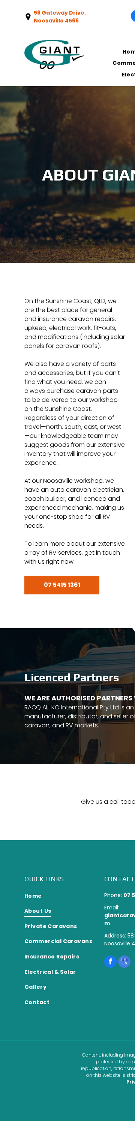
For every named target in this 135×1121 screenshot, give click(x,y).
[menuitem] (64, 896)
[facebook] (110, 962)
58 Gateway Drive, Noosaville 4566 (60, 16)
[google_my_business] (124, 962)
